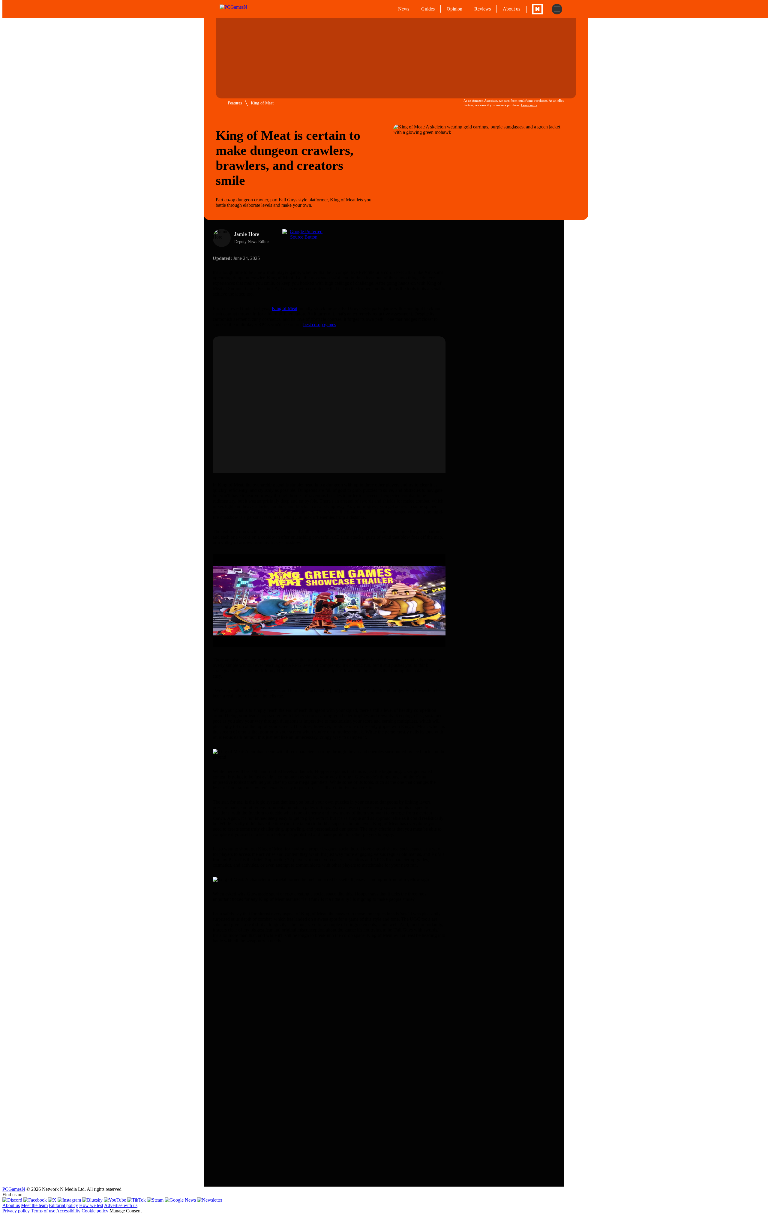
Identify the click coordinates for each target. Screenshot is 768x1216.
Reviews (482, 8)
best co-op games (319, 324)
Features (235, 103)
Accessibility (68, 1210)
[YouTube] (115, 1199)
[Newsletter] (209, 1199)
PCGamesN (13, 1189)
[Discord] (12, 1199)
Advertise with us (120, 1205)
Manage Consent (126, 1210)
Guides (428, 8)
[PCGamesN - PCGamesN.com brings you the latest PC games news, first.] (245, 9)
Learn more (529, 105)
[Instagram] (69, 1199)
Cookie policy (95, 1210)
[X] (52, 1199)
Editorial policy (63, 1205)
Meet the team (34, 1205)
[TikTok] (136, 1199)
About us (511, 8)
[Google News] (180, 1199)
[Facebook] (35, 1199)
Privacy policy (16, 1210)
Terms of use (43, 1210)
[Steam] (155, 1199)
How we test (91, 1205)
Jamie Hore (246, 234)
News (403, 8)
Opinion (454, 8)
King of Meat (262, 103)
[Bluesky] (92, 1199)
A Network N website (537, 9)
